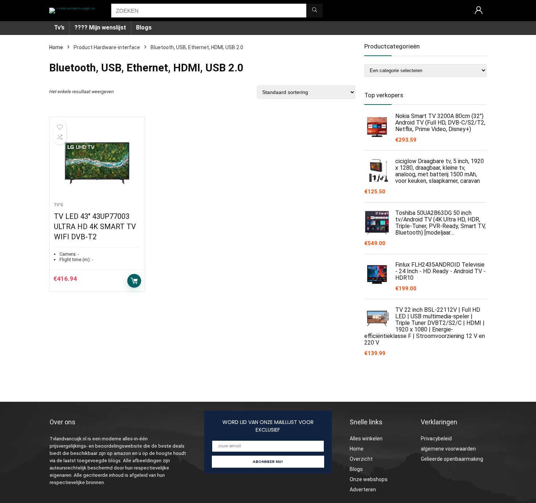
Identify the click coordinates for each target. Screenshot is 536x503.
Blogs (144, 27)
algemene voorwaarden (448, 449)
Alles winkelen (366, 438)
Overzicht (361, 459)
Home (56, 47)
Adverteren (363, 489)
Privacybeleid (436, 438)
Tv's (58, 205)
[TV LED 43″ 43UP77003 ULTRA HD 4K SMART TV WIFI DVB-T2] (97, 163)
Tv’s (59, 27)
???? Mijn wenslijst (100, 27)
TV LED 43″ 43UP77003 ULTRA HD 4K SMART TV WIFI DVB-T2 (95, 226)
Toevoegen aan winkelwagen (134, 281)
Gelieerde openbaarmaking (452, 459)
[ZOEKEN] (314, 10)
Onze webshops (369, 479)
